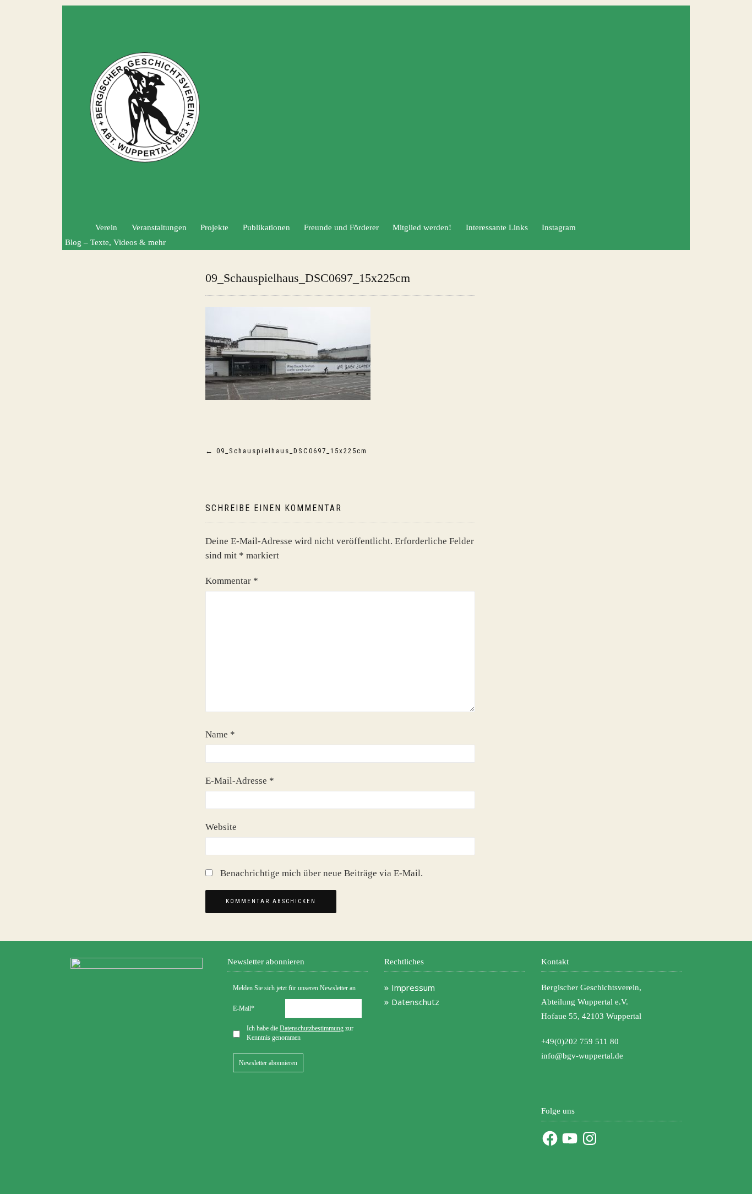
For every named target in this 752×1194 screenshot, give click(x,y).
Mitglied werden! (422, 227)
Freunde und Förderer (341, 227)
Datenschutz (415, 1001)
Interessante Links (497, 227)
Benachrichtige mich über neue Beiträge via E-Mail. (321, 873)
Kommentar (231, 581)
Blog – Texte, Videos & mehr (115, 242)
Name (220, 734)
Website (221, 827)
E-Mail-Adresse (239, 780)
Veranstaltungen (159, 227)
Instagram (559, 227)
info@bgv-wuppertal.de (582, 1055)
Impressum (413, 987)
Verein (106, 227)
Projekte (214, 227)
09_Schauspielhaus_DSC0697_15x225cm (307, 278)
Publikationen (266, 227)
